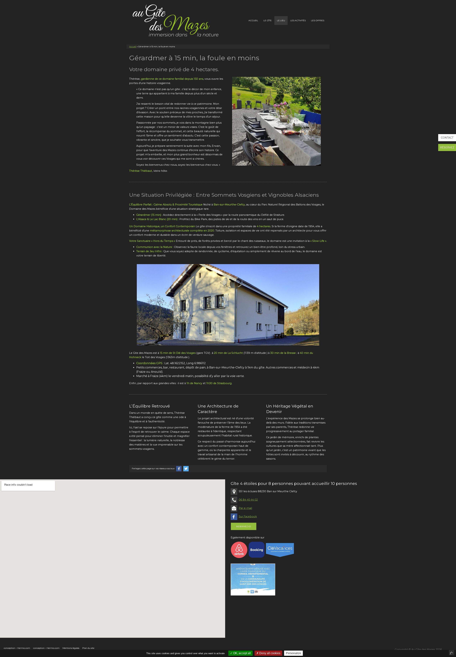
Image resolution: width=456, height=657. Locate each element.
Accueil (253, 20)
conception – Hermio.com (17, 648)
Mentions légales (71, 648)
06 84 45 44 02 (248, 499)
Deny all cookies (269, 653)
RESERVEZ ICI (243, 526)
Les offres (317, 20)
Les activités (298, 20)
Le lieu (281, 20)
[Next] (313, 121)
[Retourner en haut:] (451, 652)
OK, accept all (241, 653)
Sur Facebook (248, 516)
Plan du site (88, 648)
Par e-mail (245, 508)
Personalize (293, 653)
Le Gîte (267, 20)
